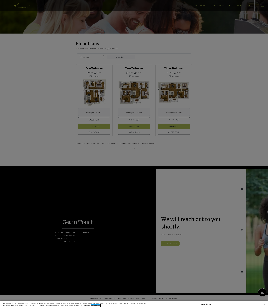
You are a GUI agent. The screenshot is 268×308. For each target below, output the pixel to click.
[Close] (264, 304)
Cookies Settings (205, 304)
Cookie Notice (95, 306)
